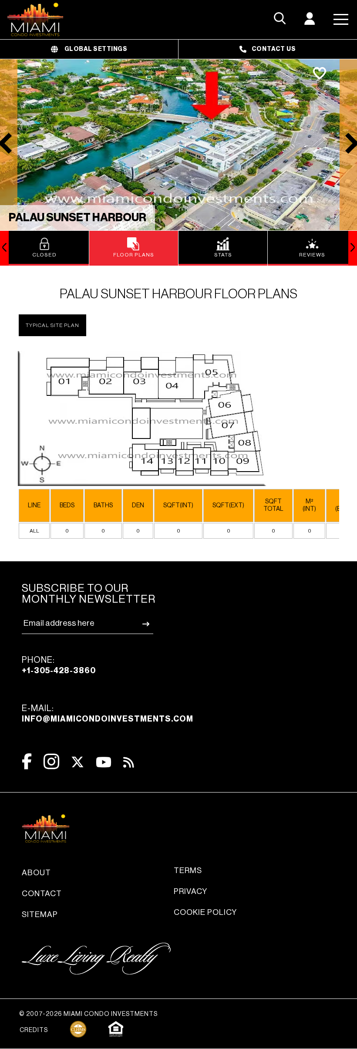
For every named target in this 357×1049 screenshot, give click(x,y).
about (36, 873)
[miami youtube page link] (103, 762)
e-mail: (107, 713)
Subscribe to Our (88, 594)
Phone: (59, 665)
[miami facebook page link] (27, 761)
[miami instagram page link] (51, 761)
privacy (190, 891)
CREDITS (34, 1030)
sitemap (40, 914)
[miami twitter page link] (77, 762)
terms (188, 870)
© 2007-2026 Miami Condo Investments (88, 1014)
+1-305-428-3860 (59, 671)
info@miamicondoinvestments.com (107, 719)
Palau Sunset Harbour (77, 217)
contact (42, 893)
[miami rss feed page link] (128, 761)
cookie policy (205, 912)
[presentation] (4, 248)
